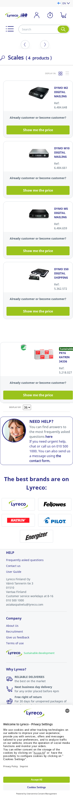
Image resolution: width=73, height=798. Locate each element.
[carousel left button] (25, 44)
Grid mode (60, 73)
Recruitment (14, 631)
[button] (9, 28)
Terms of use (15, 643)
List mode (67, 73)
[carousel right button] (44, 44)
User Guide (13, 572)
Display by (15, 407)
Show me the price (38, 130)
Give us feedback (17, 637)
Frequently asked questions (25, 560)
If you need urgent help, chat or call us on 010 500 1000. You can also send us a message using (49, 451)
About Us (12, 626)
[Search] (63, 29)
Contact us (13, 566)
